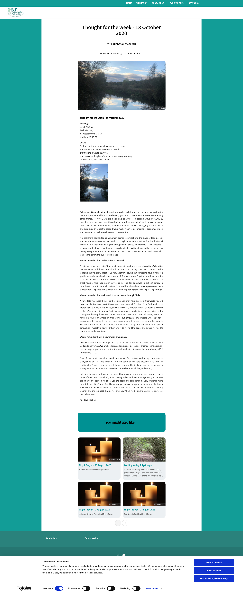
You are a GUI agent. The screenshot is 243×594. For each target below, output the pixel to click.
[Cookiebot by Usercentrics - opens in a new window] (24, 588)
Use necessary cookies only (214, 578)
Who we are (176, 3)
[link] (159, 3)
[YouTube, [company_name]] (124, 555)
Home (129, 3)
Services (193, 3)
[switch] (86, 588)
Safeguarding (91, 538)
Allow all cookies (214, 562)
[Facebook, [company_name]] (118, 555)
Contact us (158, 3)
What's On (141, 3)
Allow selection (213, 570)
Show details (152, 588)
